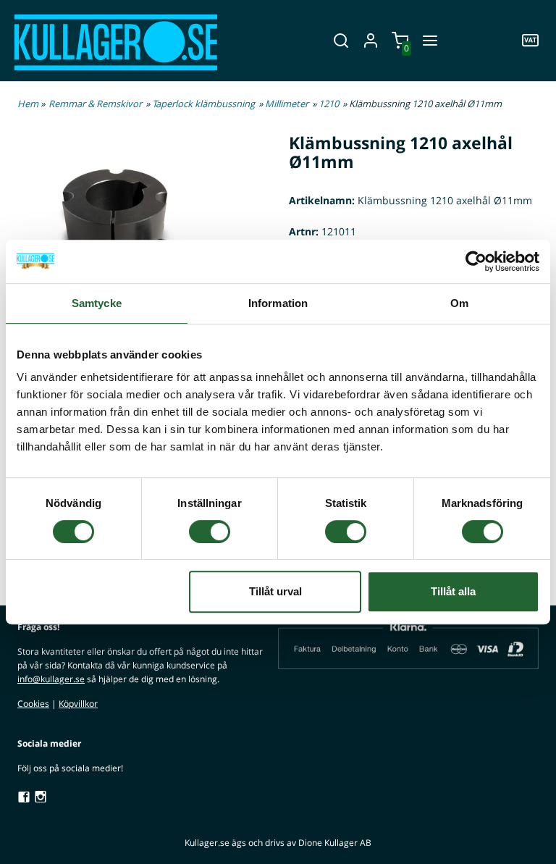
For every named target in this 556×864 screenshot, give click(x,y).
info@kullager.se (51, 679)
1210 (329, 103)
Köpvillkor (78, 703)
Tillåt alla (453, 591)
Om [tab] (459, 303)
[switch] (209, 531)
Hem (27, 103)
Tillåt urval (275, 591)
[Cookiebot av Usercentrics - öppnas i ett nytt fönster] (476, 261)
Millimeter (286, 103)
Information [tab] (278, 303)
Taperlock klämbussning (203, 103)
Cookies (33, 703)
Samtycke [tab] (97, 303)
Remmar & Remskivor (95, 103)
